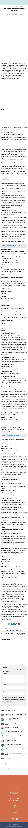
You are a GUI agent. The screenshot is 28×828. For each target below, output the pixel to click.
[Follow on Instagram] (13, 819)
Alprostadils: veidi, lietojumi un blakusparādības (16, 714)
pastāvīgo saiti (13, 630)
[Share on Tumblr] (19, 624)
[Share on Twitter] (14, 624)
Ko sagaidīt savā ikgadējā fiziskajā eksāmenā (15, 731)
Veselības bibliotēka (18, 6)
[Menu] (2, 2)
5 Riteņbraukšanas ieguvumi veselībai (13, 736)
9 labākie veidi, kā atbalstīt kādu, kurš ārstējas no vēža (15, 754)
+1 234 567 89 (14, 794)
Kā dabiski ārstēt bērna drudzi (12, 727)
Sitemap (14, 805)
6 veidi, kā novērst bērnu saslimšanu (13, 744)
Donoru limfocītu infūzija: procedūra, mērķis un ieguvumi (15, 723)
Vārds (4, 684)
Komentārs (5, 673)
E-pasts (5, 691)
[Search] (26, 2)
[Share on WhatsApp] (9, 624)
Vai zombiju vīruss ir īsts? (11, 740)
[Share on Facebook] (12, 624)
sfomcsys (20, 14)
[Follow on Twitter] (15, 819)
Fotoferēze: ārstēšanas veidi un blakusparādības (12, 719)
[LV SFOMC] (14, 2)
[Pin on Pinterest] (16, 624)
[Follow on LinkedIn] (17, 819)
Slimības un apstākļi (9, 6)
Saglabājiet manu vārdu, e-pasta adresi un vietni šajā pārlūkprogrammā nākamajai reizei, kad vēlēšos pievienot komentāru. (14, 699)
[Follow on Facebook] (11, 819)
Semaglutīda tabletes (11, 768)
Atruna (14, 807)
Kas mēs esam (14, 812)
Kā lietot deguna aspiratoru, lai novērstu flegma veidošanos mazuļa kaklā (16, 749)
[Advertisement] (14, 47)
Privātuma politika (14, 814)
